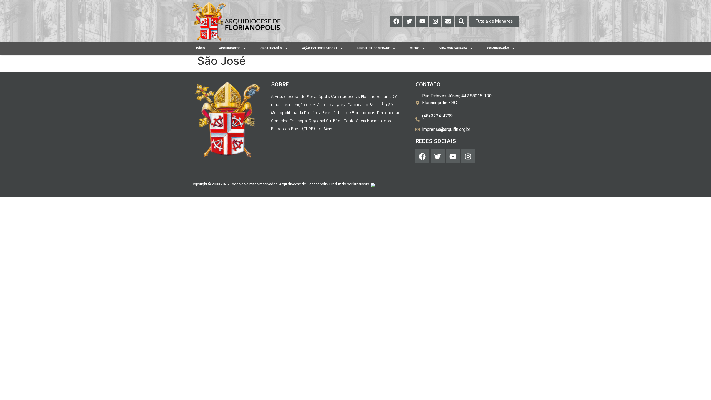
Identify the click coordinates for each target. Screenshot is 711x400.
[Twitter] (409, 21)
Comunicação (498, 48)
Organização (271, 48)
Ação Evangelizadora (319, 48)
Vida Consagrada (453, 48)
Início (200, 48)
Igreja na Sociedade (373, 48)
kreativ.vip (361, 184)
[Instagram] (435, 21)
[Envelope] (448, 21)
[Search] (461, 21)
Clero (414, 48)
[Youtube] (422, 21)
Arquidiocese (229, 48)
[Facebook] (396, 21)
